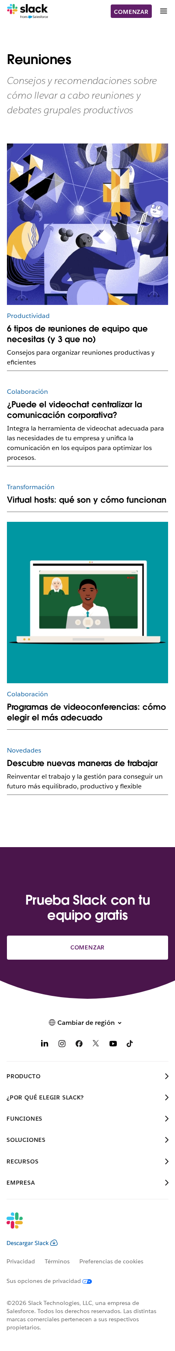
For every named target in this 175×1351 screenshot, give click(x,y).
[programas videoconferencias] (87, 602)
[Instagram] (62, 1045)
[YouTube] (113, 1045)
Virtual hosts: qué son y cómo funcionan (86, 499)
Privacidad (21, 1261)
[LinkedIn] (44, 1045)
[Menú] (163, 11)
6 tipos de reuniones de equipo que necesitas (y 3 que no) (77, 333)
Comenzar (131, 11)
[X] (96, 1045)
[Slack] (27, 11)
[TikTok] (130, 1045)
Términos (57, 1261)
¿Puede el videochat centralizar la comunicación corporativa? (74, 409)
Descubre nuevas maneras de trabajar (82, 763)
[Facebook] (79, 1045)
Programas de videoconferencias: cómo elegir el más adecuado (86, 712)
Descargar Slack (28, 1243)
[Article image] (87, 224)
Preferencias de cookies (111, 1261)
